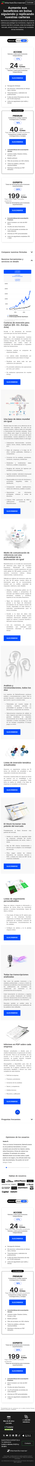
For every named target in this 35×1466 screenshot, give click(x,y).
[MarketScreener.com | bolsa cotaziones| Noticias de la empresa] (13, 2)
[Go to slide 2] (7, 1167)
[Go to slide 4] (10, 1167)
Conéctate (30, 2)
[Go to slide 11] (19, 1167)
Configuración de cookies (16, 1456)
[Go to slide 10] (18, 1167)
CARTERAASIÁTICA (17, 280)
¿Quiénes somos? (27, 1456)
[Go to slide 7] (14, 1167)
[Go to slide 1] (6, 1167)
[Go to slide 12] (20, 1167)
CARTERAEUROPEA (17, 271)
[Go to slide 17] (27, 1167)
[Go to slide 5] (11, 1167)
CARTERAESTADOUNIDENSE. (17, 276)
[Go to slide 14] (23, 1167)
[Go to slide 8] (15, 1167)
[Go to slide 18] (28, 1167)
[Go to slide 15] (24, 1167)
